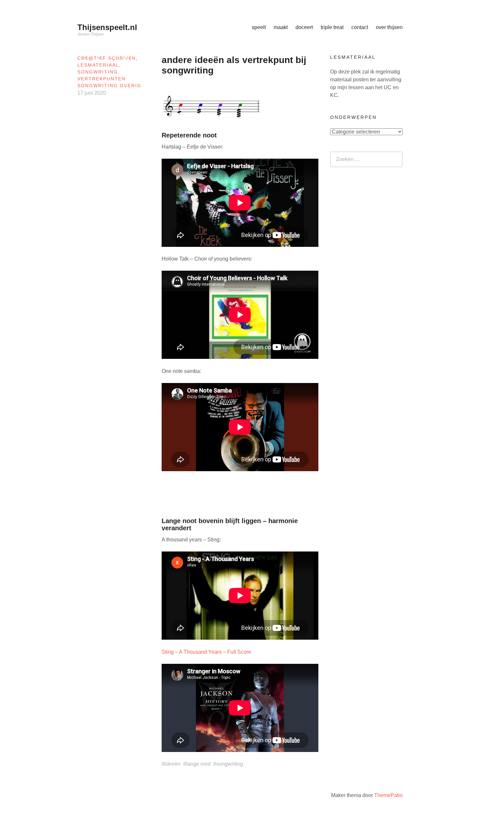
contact (359, 27)
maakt (281, 27)
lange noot (198, 764)
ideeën (173, 764)
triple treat (332, 27)
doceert (304, 27)
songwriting (97, 71)
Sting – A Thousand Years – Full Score (206, 652)
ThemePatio (388, 795)
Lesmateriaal (98, 65)
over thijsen (389, 27)
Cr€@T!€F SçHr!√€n (106, 58)
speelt (259, 27)
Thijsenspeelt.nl (107, 27)
